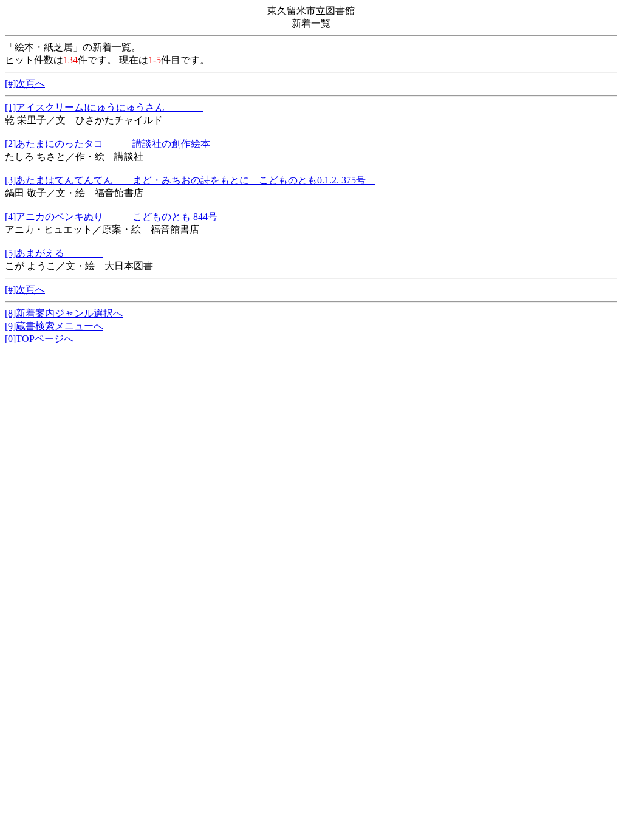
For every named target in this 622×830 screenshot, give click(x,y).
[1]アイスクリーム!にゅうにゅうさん (104, 107)
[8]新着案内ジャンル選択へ (64, 313)
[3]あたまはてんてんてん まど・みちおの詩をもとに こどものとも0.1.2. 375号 (190, 180)
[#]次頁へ (25, 83)
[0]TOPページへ (39, 339)
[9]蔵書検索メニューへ (54, 326)
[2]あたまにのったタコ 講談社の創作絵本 (112, 144)
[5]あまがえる (54, 253)
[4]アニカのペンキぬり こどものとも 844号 (116, 216)
